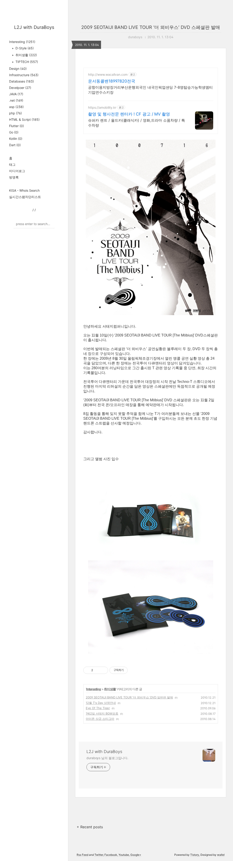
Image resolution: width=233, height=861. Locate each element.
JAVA (16, 94)
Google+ (135, 854)
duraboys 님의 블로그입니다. (107, 758)
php (15, 113)
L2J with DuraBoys (34, 27)
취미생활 (26, 55)
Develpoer (20, 88)
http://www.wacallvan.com (108, 74)
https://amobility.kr (102, 107)
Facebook (110, 854)
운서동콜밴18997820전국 (111, 81)
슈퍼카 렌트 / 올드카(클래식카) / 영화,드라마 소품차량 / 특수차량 (136, 123)
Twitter (98, 854)
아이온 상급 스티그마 (100, 718)
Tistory (194, 854)
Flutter (16, 126)
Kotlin (15, 139)
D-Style (24, 48)
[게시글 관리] (103, 670)
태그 (12, 164)
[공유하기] (97, 670)
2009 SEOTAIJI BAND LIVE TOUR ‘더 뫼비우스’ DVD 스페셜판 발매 (150, 27)
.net (16, 100)
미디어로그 (17, 171)
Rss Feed (82, 854)
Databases (21, 81)
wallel (221, 854)
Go (13, 132)
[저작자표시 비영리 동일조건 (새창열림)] (134, 670)
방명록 (14, 177)
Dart (15, 145)
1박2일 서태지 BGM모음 (102, 713)
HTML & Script (24, 119)
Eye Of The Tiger (98, 708)
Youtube (124, 854)
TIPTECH (26, 62)
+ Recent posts (90, 827)
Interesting (22, 42)
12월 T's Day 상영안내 (101, 703)
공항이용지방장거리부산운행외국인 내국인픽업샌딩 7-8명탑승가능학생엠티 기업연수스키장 (150, 90)
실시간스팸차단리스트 (25, 197)
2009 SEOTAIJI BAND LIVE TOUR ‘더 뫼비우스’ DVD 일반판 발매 (129, 697)
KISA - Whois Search (24, 190)
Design (18, 68)
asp (16, 107)
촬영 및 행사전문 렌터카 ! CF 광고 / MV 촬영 (129, 114)
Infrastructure (23, 75)
